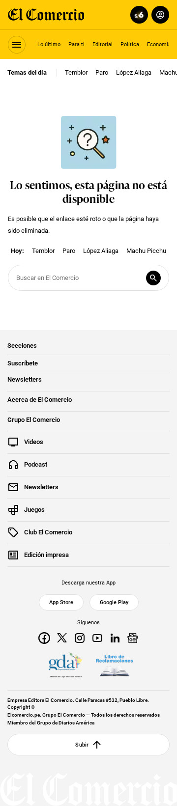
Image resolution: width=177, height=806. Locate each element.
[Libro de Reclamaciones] (114, 665)
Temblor (76, 72)
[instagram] (80, 638)
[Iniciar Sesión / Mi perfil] (160, 15)
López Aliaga (133, 72)
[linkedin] (115, 638)
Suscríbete (22, 363)
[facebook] (44, 638)
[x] (62, 638)
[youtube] (97, 638)
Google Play (114, 602)
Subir (81, 744)
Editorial (102, 44)
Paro (101, 72)
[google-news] (133, 638)
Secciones (22, 345)
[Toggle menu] (17, 45)
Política (129, 44)
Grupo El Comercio (33, 420)
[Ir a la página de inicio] (46, 14)
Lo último (48, 44)
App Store (61, 602)
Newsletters (24, 379)
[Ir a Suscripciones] (137, 15)
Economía (159, 44)
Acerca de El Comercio (39, 399)
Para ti (76, 44)
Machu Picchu (146, 250)
